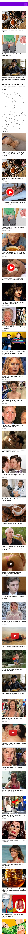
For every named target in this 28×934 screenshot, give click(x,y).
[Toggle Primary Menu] (25, 4)
